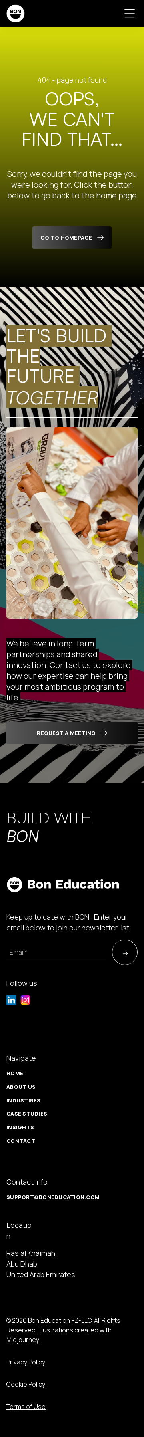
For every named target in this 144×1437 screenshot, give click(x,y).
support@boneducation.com (53, 1197)
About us (21, 1086)
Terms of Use (26, 1406)
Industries (23, 1100)
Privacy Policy (25, 1362)
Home (14, 1073)
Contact (20, 1140)
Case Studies (26, 1113)
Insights (20, 1127)
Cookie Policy (25, 1384)
